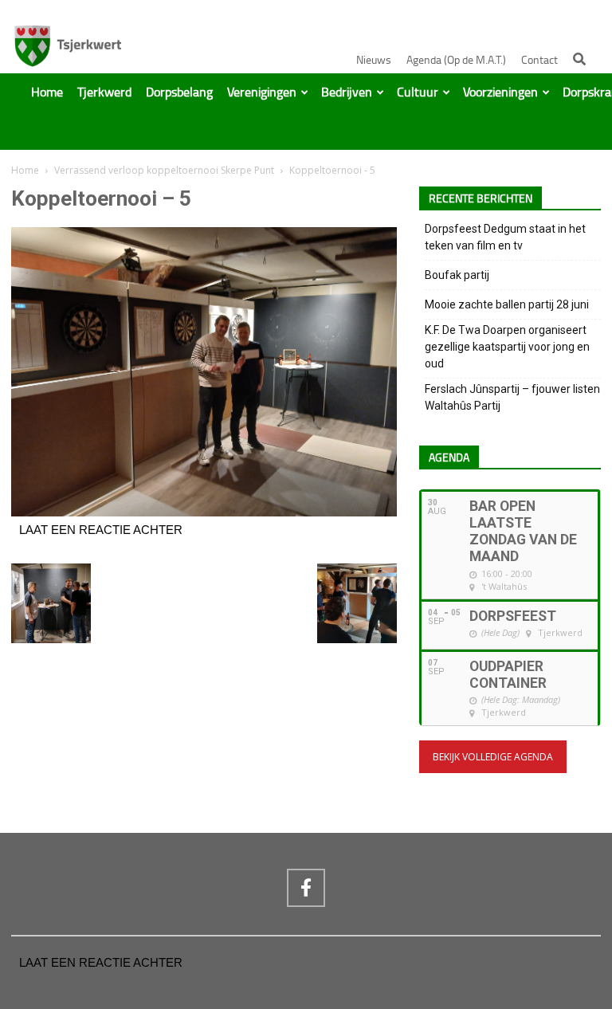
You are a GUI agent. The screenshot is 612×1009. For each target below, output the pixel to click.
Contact (539, 60)
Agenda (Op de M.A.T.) (456, 60)
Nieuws (373, 60)
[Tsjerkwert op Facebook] (306, 887)
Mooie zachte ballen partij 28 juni (507, 304)
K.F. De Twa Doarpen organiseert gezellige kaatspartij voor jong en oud (507, 347)
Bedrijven (346, 92)
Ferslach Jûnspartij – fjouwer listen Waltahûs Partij (512, 397)
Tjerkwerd (104, 92)
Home (47, 92)
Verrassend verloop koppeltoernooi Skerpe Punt (164, 170)
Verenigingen (261, 92)
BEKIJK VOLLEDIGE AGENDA (493, 757)
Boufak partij (457, 275)
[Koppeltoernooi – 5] (204, 512)
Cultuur (417, 92)
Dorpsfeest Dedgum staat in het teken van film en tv (505, 237)
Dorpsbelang (179, 92)
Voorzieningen (500, 92)
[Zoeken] (579, 59)
